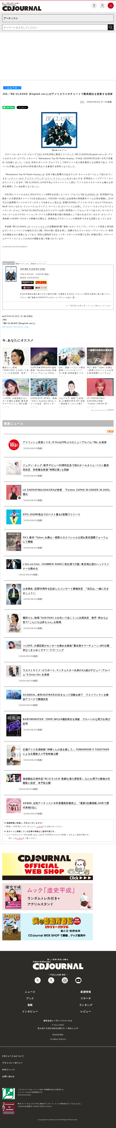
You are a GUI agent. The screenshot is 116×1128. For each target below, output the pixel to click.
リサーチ (86, 998)
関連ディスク (8, 263)
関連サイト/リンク (38, 263)
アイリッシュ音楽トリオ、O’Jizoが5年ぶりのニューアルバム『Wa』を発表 (64, 442)
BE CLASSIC (88, 194)
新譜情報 (86, 991)
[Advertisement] (58, 57)
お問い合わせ (8, 1076)
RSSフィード (8, 1069)
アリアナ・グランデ (34, 178)
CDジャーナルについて (13, 1056)
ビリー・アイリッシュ (56, 178)
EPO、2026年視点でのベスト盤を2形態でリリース (51, 514)
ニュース (30, 991)
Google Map (58, 1034)
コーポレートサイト (58, 1039)
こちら (39, 826)
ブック (30, 998)
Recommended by (99, 410)
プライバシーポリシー (12, 1062)
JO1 (82, 101)
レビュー (86, 1011)
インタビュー (30, 1011)
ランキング (86, 1005)
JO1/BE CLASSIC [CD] (32, 268)
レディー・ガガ (16, 178)
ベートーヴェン (39, 226)
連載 (30, 1005)
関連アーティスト (23, 263)
